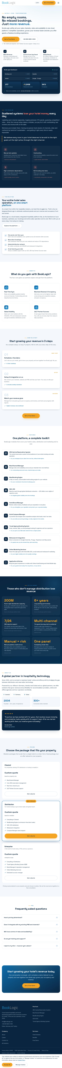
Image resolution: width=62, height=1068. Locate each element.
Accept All (7, 1064)
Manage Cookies (20, 1064)
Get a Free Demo (49, 2)
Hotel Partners (36, 1034)
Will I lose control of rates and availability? (18, 932)
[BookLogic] (9, 3)
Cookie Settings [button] (21, 1053)
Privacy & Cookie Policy (34, 1050)
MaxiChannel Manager (39, 1012)
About (3, 1034)
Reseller (35, 1037)
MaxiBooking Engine (38, 1015)
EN (38, 2)
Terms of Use (45, 1050)
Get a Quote (31, 794)
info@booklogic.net (7, 1021)
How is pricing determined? (13, 917)
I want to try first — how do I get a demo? (17, 946)
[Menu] (58, 3)
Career (4, 1037)
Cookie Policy (21, 1060)
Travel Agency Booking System (41, 1021)
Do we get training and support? (15, 939)
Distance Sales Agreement (8, 1053)
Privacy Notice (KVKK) (7, 1050)
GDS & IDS (35, 1018)
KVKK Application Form (20, 1050)
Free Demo (36, 1040)
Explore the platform (12, 226)
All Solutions (5, 1043)
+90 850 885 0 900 (29, 39)
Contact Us (5, 1040)
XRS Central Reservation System (41, 1010)
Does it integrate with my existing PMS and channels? (22, 924)
